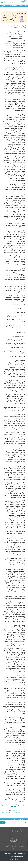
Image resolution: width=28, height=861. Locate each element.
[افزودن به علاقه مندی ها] (10, 859)
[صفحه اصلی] (18, 859)
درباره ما (9, 853)
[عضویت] (12, 859)
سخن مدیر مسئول (21, 853)
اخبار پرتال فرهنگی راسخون (14, 835)
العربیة (12, 856)
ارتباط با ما (15, 853)
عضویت (5, 853)
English (7, 856)
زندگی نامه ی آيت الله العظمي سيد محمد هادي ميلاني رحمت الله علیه (15, 27)
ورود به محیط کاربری (18, 856)
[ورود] (15, 859)
